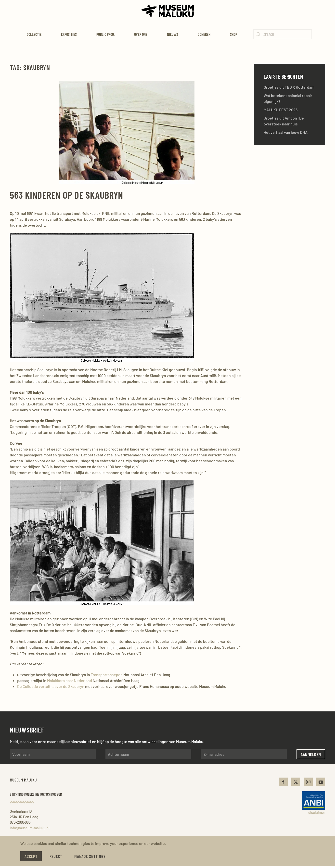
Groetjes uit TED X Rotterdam (289, 87)
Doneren (204, 34)
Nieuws (172, 34)
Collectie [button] (34, 34)
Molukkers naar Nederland (69, 680)
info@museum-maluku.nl (30, 828)
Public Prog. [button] (105, 34)
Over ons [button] (140, 34)
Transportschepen (107, 674)
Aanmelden (311, 754)
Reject (56, 856)
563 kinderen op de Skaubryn (66, 195)
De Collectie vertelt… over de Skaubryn (50, 686)
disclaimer (316, 812)
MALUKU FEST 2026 (280, 109)
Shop (233, 34)
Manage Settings (89, 856)
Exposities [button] (69, 34)
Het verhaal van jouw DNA (286, 132)
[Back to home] (168, 11)
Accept (31, 856)
